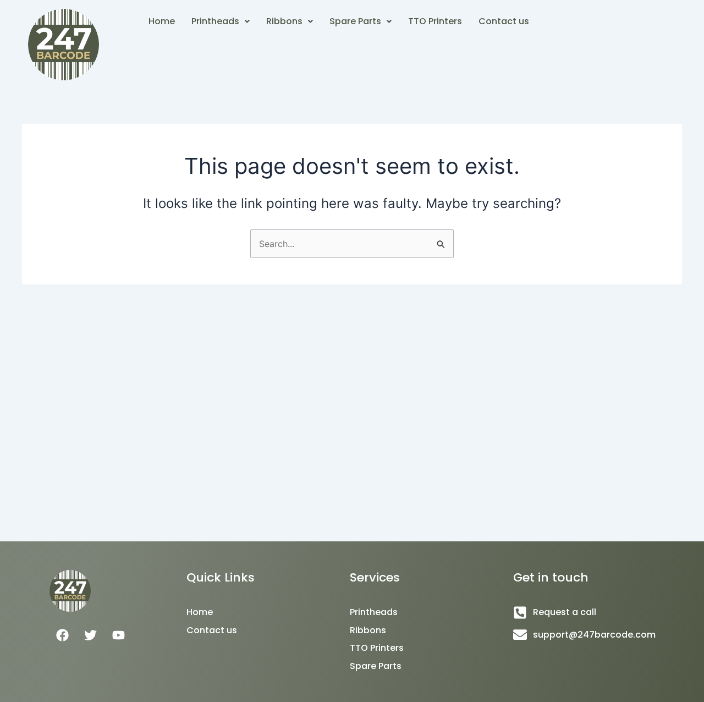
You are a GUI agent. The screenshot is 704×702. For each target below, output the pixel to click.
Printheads (215, 21)
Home (161, 21)
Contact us (504, 21)
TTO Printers (435, 21)
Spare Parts (355, 21)
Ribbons (284, 21)
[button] (220, 21)
